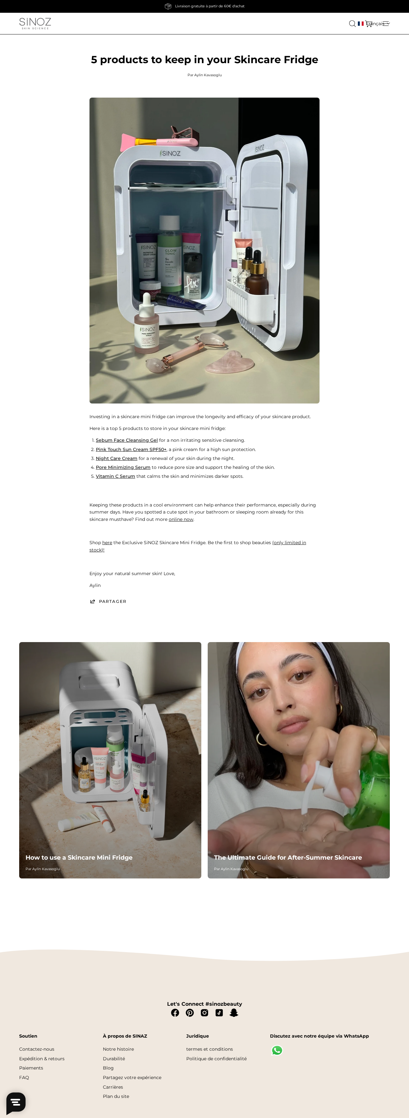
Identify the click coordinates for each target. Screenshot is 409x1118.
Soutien (28, 1036)
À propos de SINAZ (125, 1036)
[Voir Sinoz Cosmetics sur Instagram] (204, 1013)
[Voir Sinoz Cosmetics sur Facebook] (175, 1013)
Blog (108, 1068)
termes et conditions (209, 1049)
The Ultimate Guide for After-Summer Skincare (288, 857)
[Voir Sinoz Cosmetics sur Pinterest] (190, 1013)
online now (181, 519)
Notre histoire (118, 1049)
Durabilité (114, 1058)
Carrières (113, 1087)
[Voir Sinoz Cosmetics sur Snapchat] (234, 1013)
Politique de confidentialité (216, 1058)
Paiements (31, 1068)
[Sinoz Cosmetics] (35, 23)
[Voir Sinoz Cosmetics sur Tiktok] (219, 1013)
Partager (113, 601)
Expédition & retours (42, 1058)
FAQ (24, 1077)
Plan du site (116, 1096)
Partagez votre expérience (132, 1077)
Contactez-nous (36, 1049)
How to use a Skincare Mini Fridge (79, 857)
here (107, 542)
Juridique (197, 1036)
